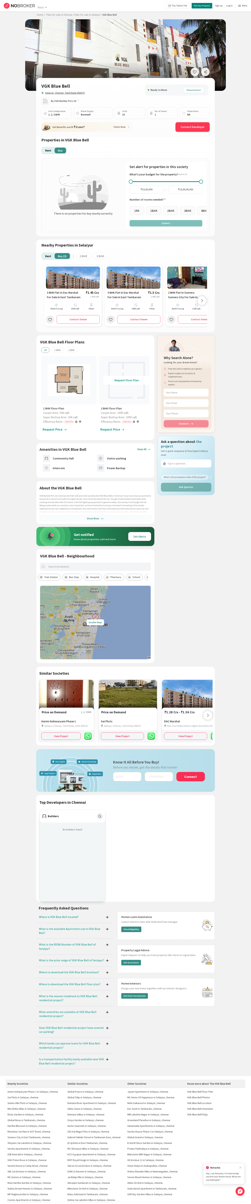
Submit (166, 223)
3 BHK (100, 256)
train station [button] (51, 577)
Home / (41, 14)
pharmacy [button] (115, 577)
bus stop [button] (74, 577)
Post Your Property (202, 5)
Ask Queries (186, 487)
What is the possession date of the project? (185, 477)
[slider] (131, 182)
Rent (41, 7)
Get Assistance (131, 962)
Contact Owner (78, 319)
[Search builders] (100, 816)
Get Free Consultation (134, 995)
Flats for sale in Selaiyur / (88, 14)
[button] (69, 421)
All (45, 350)
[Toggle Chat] (240, 1191)
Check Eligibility (131, 929)
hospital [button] (94, 577)
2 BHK (83, 256)
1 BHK (57, 350)
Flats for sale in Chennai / (60, 14)
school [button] (136, 577)
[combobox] (98, 566)
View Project (61, 736)
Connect (184, 423)
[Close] (240, 1168)
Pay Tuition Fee (179, 5)
